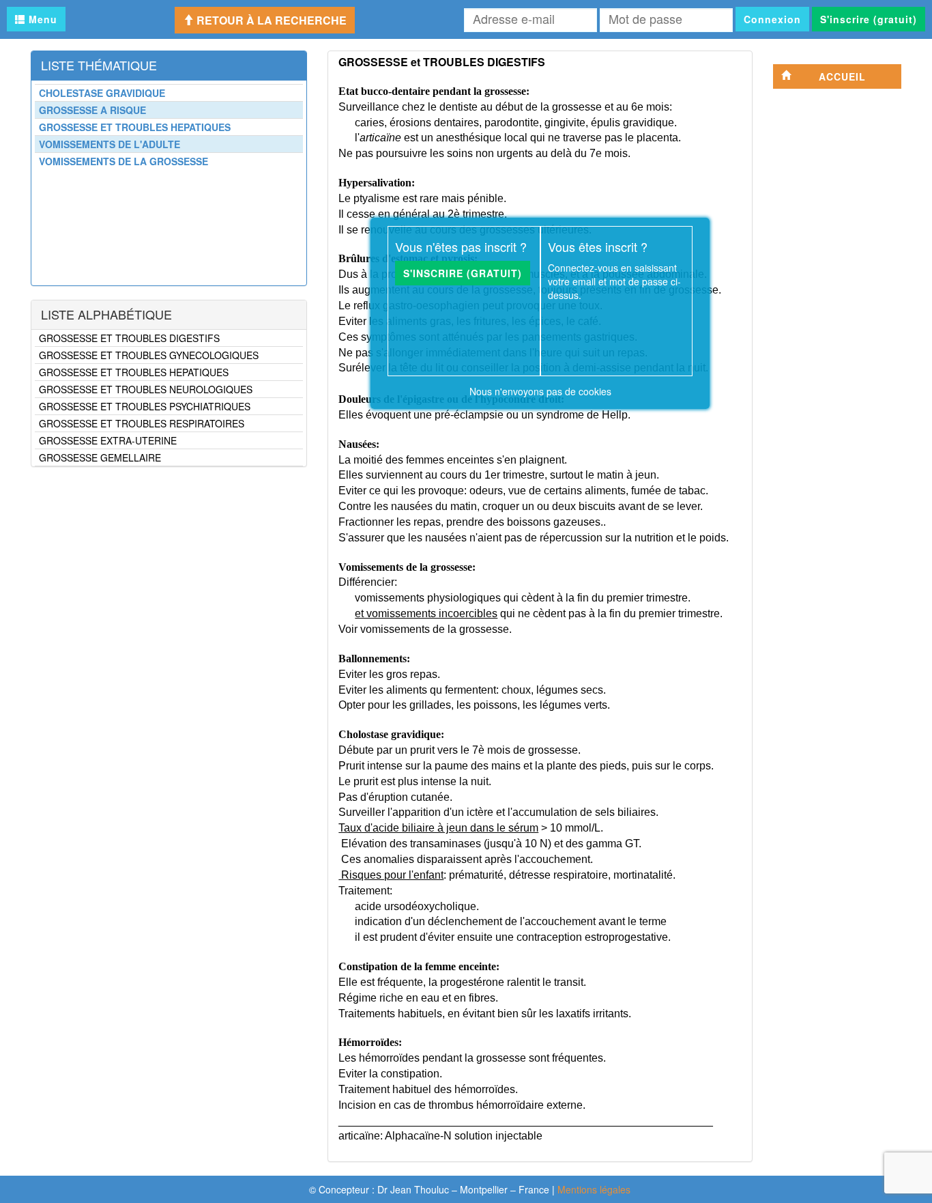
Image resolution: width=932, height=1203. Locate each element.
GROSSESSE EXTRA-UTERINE (108, 440)
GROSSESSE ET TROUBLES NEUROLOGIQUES (145, 389)
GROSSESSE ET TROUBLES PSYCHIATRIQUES (144, 406)
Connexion (772, 19)
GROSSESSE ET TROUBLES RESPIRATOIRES (141, 423)
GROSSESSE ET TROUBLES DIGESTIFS (129, 338)
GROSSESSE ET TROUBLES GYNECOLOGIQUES (149, 355)
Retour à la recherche (270, 20)
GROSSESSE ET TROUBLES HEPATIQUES (134, 372)
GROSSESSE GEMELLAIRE (100, 457)
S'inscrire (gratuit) (868, 19)
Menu (41, 19)
